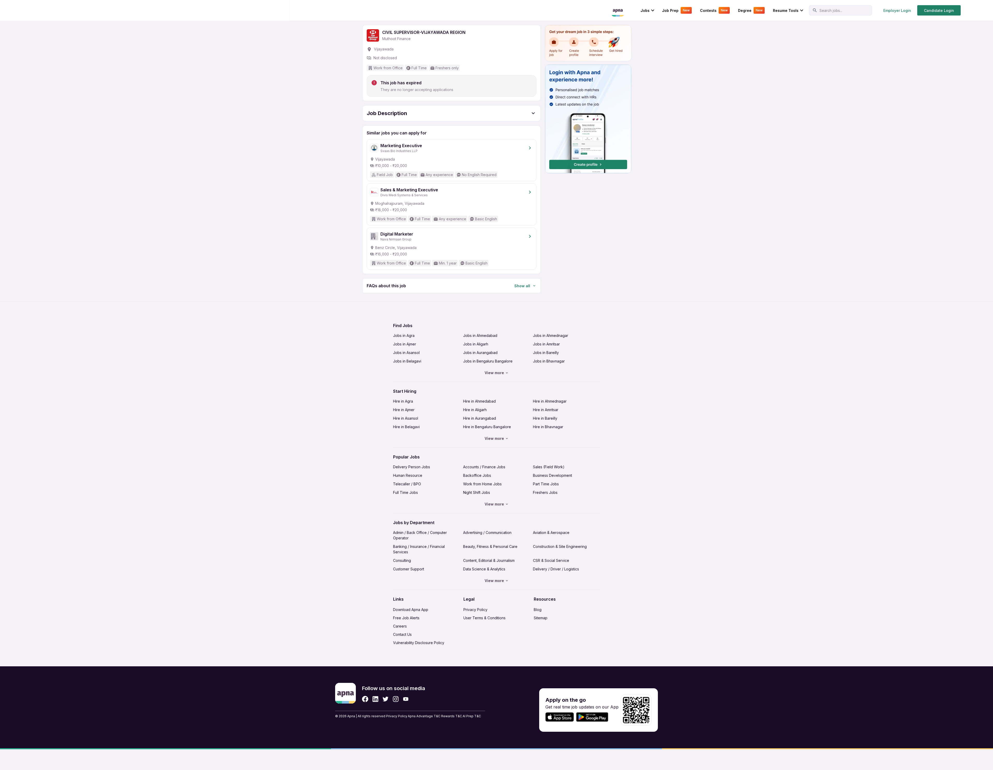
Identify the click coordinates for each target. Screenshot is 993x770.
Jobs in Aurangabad (480, 352)
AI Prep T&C (472, 716)
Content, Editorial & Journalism (489, 560)
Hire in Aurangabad (479, 418)
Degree (750, 10)
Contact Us (402, 634)
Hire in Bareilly (545, 418)
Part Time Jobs (546, 484)
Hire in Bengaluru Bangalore (487, 427)
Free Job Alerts (406, 618)
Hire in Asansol (405, 418)
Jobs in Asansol (406, 352)
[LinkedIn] (375, 699)
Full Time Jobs (405, 492)
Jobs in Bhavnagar (549, 361)
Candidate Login (939, 10)
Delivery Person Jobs (411, 467)
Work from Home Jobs (482, 484)
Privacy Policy (475, 609)
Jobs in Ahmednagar (550, 335)
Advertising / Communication (487, 532)
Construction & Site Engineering (560, 546)
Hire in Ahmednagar (550, 401)
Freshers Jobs (545, 492)
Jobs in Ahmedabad (480, 335)
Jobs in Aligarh (475, 344)
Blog (537, 609)
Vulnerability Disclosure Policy (418, 642)
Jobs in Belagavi (407, 361)
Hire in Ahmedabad (479, 401)
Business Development (552, 475)
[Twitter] (385, 699)
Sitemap (540, 618)
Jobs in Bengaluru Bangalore (488, 361)
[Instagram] (396, 699)
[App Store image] (559, 717)
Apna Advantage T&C (424, 716)
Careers (400, 626)
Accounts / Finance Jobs (484, 467)
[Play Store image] (594, 717)
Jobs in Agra (404, 335)
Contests (714, 10)
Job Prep (676, 10)
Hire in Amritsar (545, 409)
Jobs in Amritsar (546, 344)
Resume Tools (786, 10)
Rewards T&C (451, 716)
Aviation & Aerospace (551, 532)
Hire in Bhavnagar (548, 427)
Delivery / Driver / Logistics (556, 569)
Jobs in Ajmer (404, 344)
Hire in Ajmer (404, 409)
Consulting (402, 560)
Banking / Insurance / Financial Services (419, 549)
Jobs (645, 10)
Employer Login (897, 10)
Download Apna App (410, 609)
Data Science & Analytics (484, 569)
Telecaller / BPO (407, 484)
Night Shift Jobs (476, 492)
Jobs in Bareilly (546, 352)
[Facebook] (365, 699)
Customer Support (408, 569)
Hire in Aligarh (475, 409)
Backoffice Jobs (477, 475)
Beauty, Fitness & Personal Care (490, 546)
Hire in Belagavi (406, 427)
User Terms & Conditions (484, 618)
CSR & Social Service (551, 560)
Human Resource (407, 475)
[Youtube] (405, 699)
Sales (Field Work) (549, 467)
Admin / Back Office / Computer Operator (420, 535)
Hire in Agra (403, 401)
